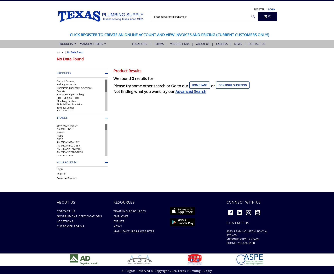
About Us (203, 44)
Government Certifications (79, 216)
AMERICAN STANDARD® (70, 152)
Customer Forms (70, 226)
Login (271, 9)
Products (66, 44)
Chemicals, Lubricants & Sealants (75, 87)
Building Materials (66, 84)
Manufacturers (92, 44)
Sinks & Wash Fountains (69, 104)
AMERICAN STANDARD (69, 148)
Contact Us (257, 44)
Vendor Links (180, 44)
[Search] (253, 16)
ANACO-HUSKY (65, 155)
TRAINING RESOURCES (129, 211)
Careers (222, 44)
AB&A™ (61, 132)
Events (118, 221)
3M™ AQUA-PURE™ (67, 125)
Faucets (61, 91)
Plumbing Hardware (67, 101)
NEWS (117, 226)
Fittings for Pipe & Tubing (70, 94)
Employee (121, 216)
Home (60, 52)
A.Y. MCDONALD (65, 128)
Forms (159, 44)
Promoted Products (67, 178)
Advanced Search (191, 91)
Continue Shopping (233, 85)
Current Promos (65, 81)
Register (259, 9)
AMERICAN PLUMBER (68, 145)
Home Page (199, 85)
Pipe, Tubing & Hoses (68, 97)
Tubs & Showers (65, 111)
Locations (140, 44)
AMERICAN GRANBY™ (68, 142)
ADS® (60, 135)
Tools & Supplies (65, 107)
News (238, 44)
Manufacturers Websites (133, 231)
